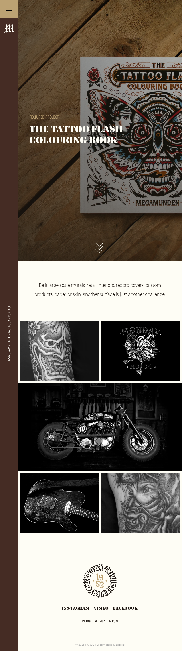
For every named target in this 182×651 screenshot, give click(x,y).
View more (99, 248)
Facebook (9, 326)
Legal (100, 644)
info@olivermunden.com (100, 621)
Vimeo (9, 340)
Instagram (9, 354)
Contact (9, 311)
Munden (9, 33)
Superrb (120, 644)
